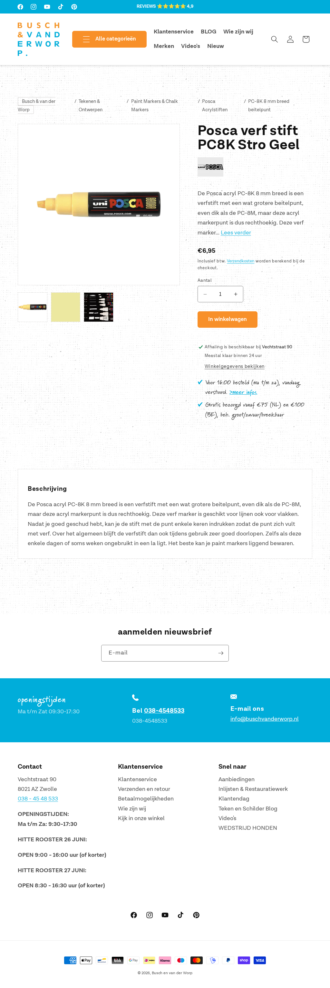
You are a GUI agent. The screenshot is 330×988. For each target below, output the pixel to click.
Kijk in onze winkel (141, 818)
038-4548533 (164, 711)
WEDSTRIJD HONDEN (247, 828)
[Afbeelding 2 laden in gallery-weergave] (66, 307)
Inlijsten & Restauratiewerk (253, 789)
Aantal (205, 280)
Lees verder (236, 232)
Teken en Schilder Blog (247, 808)
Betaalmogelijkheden (146, 798)
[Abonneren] (220, 653)
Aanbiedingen (236, 779)
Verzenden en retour (144, 789)
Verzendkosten (240, 261)
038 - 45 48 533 (38, 798)
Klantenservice (137, 779)
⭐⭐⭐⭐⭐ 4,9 (175, 6)
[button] (104, 39)
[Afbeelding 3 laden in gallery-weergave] (98, 307)
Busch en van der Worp (172, 973)
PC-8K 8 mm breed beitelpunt (268, 106)
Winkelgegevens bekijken (235, 366)
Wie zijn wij (132, 808)
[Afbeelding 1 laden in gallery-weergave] (32, 307)
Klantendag (233, 798)
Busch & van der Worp (36, 106)
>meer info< (243, 392)
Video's (227, 818)
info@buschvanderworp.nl (264, 719)
